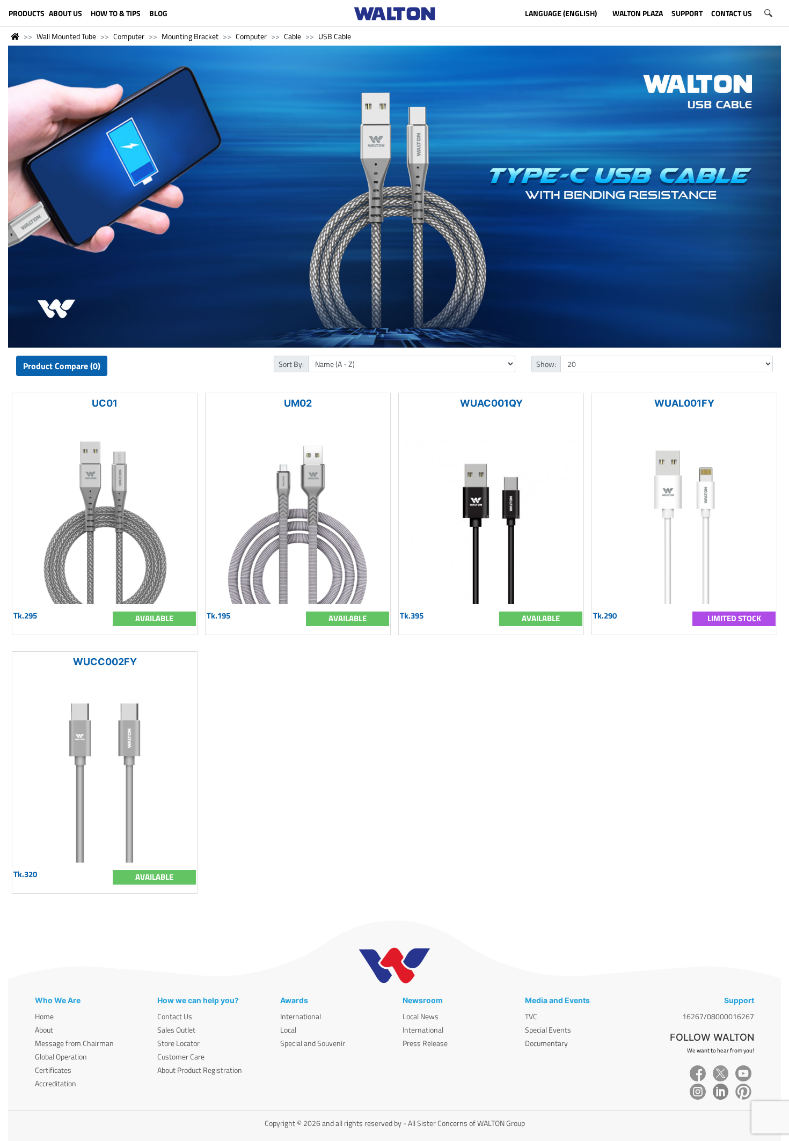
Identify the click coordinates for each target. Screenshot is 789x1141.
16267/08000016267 (718, 1016)
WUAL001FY (684, 403)
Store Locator (178, 1043)
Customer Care (180, 1056)
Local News (421, 1016)
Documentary (546, 1043)
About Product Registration (199, 1070)
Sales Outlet (176, 1029)
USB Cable (334, 36)
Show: (546, 364)
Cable (292, 36)
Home (44, 1016)
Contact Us (174, 1016)
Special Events (548, 1029)
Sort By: (291, 364)
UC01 (105, 403)
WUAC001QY (491, 403)
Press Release (425, 1043)
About (44, 1029)
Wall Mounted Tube (66, 36)
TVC (531, 1016)
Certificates (53, 1070)
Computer (128, 36)
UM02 (298, 403)
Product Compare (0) (61, 365)
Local (288, 1029)
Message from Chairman (74, 1043)
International (300, 1016)
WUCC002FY (105, 661)
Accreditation (55, 1083)
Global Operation (61, 1056)
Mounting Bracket (190, 36)
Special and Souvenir (312, 1043)
